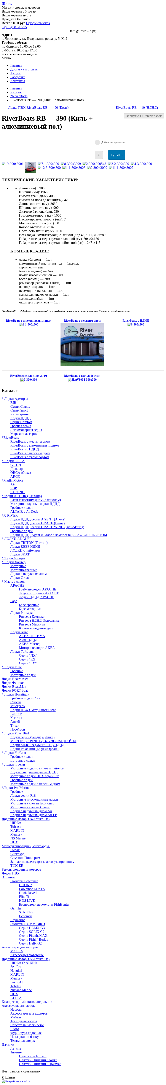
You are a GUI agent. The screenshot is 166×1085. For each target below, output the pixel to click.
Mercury (16, 834)
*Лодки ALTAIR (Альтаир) (22, 496)
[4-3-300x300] (142, 164)
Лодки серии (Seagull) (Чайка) (32, 737)
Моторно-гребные (23, 570)
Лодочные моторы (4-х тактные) (25, 819)
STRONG (17, 492)
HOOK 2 (25, 885)
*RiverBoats (18, 96)
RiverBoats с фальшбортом (29, 457)
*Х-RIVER (10, 515)
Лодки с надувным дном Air (31, 811)
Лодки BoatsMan (14, 686)
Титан (14, 725)
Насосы (16, 1009)
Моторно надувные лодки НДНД (35, 504)
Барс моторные (30, 609)
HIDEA (15, 823)
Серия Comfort (21, 422)
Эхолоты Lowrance (24, 881)
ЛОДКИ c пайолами (25, 550)
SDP (13, 488)
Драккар (16, 469)
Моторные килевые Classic (30, 807)
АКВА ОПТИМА (32, 636)
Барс (13, 601)
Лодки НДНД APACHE (36, 597)
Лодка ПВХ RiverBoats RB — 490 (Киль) (38, 107)
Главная (16, 88)
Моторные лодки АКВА (37, 647)
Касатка (16, 718)
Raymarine (17, 920)
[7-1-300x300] (49, 164)
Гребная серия (20, 426)
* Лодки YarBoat (14, 753)
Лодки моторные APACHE (39, 593)
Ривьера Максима (32, 624)
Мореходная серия (23, 434)
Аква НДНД (28, 640)
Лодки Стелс (19, 577)
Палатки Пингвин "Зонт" (38, 1060)
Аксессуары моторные (27, 955)
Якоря (14, 1029)
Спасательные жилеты (27, 1025)
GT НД (15, 465)
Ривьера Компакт (32, 616)
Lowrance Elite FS (32, 889)
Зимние (16, 1052)
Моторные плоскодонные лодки (34, 799)
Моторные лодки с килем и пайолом (37, 768)
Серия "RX (27, 659)
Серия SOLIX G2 (32, 931)
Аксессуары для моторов (20, 947)
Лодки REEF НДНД (25, 546)
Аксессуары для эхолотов (29, 1013)
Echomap (25, 916)
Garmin (15, 908)
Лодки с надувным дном (28, 574)
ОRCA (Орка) (20, 472)
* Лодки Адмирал (15, 398)
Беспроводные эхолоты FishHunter (44, 904)
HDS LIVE (27, 900)
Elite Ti (24, 896)
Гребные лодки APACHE (37, 589)
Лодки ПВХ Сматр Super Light (33, 710)
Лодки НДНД (20, 418)
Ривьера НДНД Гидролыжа (39, 620)
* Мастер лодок (13, 581)
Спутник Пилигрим (25, 858)
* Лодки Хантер (14, 562)
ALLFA (16, 998)
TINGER (16, 865)
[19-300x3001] (13, 164)
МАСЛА (16, 951)
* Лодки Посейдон (15, 694)
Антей (15, 721)
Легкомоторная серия (26, 430)
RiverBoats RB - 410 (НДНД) (137, 107)
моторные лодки (22, 760)
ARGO (15, 476)
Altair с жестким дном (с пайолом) (35, 500)
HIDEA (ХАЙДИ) (23, 963)
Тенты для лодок (22, 1040)
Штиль (7, 3)
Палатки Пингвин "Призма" (40, 1064)
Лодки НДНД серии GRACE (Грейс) (37, 523)
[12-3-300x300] (50, 167)
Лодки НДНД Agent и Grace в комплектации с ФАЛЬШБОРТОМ (58, 535)
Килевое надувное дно (36, 628)
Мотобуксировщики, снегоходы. (26, 846)
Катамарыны (19, 414)
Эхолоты (8, 877)
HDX (14, 842)
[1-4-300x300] (31, 171)
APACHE (17, 585)
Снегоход (17, 854)
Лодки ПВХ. (11, 873)
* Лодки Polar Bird (15, 733)
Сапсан (15, 702)
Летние (15, 1048)
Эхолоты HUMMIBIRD (27, 924)
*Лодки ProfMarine (15, 788)
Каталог (16, 92)
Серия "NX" (28, 655)
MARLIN (17, 830)
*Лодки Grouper (13, 558)
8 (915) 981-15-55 (14, 27)
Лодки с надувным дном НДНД (33, 772)
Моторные (18, 566)
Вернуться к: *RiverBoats (144, 116)
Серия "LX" (28, 663)
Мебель (15, 1017)
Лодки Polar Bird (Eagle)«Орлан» (34, 749)
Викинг (16, 714)
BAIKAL (17, 982)
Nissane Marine (21, 990)
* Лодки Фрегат (13, 764)
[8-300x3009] (72, 164)
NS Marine (18, 838)
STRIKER (26, 912)
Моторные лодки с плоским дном (35, 784)
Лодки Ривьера (21, 612)
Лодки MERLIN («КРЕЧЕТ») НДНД (37, 745)
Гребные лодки (21, 507)
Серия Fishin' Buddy (33, 939)
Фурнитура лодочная (26, 1033)
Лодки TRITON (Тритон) (29, 542)
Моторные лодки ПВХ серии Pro (34, 776)
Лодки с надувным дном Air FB (33, 815)
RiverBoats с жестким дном (30, 441)
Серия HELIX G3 (32, 928)
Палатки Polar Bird (32, 1056)
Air (12, 484)
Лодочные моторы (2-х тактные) (25, 959)
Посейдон (17, 729)
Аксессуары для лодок (18, 1005)
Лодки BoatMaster (15, 679)
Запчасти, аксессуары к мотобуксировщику (42, 861)
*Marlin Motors (12, 480)
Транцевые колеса (23, 1021)
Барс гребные (29, 605)
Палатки (8, 1044)
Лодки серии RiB (23, 795)
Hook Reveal (28, 893)
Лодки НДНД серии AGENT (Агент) (37, 519)
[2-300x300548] (95, 164)
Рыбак (15, 850)
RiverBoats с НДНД (24, 449)
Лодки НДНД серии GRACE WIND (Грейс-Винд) (47, 527)
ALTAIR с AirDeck (24, 511)
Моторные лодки (23, 675)
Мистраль (17, 706)
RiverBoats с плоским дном (30, 453)
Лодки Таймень (22, 651)
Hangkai (16, 970)
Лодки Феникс (13, 683)
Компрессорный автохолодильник (27, 1002)
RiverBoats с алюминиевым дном (34, 445)
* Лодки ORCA (13, 461)
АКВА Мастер (29, 644)
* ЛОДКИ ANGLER (17, 539)
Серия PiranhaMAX (33, 935)
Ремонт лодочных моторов (21, 869)
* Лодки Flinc (12, 667)
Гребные (16, 671)
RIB (13, 402)
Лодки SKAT (20, 554)
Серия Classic (20, 406)
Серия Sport (19, 410)
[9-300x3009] (98, 167)
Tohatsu (15, 826)
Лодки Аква (19, 632)
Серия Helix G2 (30, 943)
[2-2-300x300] (119, 164)
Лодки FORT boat (15, 690)
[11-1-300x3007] (122, 167)
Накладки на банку (24, 1037)
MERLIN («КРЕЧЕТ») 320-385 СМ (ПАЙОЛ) (43, 741)
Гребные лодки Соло (25, 698)
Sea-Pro (15, 967)
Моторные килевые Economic (32, 803)
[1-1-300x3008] (74, 167)
